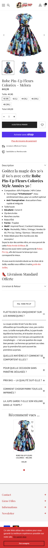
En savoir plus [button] (19, 537)
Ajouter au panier (19, 124)
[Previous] (4, 35)
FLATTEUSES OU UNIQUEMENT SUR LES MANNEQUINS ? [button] (22, 314)
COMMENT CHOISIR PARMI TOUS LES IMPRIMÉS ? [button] (22, 390)
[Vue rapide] (32, 427)
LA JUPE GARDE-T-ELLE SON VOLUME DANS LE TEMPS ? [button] (23, 403)
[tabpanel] (24, 442)
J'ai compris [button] (24, 543)
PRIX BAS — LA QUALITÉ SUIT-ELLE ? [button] (22, 380)
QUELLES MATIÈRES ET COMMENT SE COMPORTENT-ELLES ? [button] (23, 357)
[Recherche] (8, 5)
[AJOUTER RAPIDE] (32, 431)
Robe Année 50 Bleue (16, 245)
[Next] (44, 35)
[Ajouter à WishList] (42, 125)
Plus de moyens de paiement (24, 141)
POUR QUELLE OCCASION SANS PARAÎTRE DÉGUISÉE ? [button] (20, 370)
